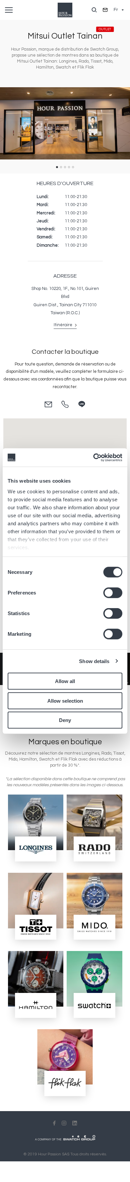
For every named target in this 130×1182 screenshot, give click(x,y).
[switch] (112, 593)
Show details (94, 661)
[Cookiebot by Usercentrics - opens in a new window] (93, 457)
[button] (57, 167)
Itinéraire (63, 325)
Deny (65, 720)
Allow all (65, 681)
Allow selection (65, 700)
